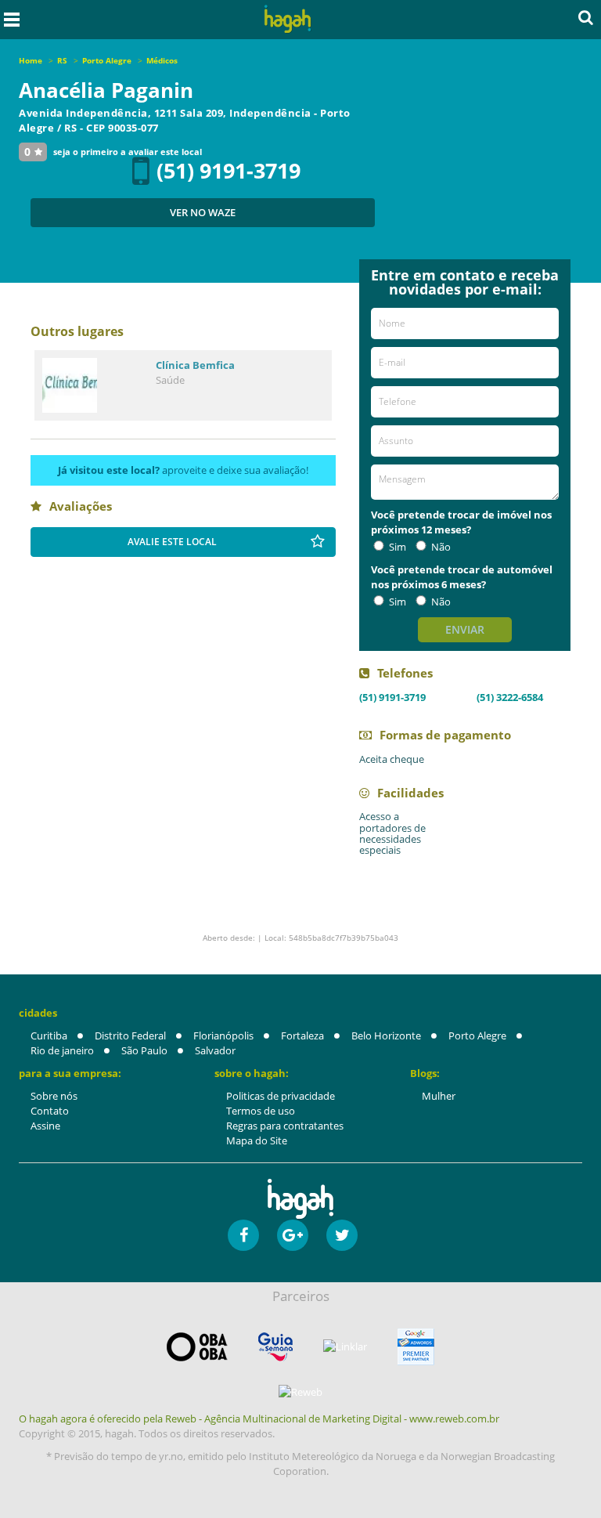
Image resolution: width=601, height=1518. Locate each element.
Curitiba (49, 1035)
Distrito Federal (130, 1035)
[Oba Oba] (197, 1346)
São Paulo (144, 1050)
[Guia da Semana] (275, 1346)
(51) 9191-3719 (228, 170)
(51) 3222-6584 (510, 697)
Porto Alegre (477, 1035)
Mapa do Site (256, 1140)
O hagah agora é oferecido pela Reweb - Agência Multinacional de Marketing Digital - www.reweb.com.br (259, 1418)
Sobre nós (54, 1096)
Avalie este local (172, 541)
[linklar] (345, 1346)
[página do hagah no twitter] (342, 1235)
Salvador (215, 1050)
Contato (50, 1111)
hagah (288, 19)
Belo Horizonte (386, 1035)
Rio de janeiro (62, 1050)
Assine (45, 1126)
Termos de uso (260, 1111)
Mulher (438, 1096)
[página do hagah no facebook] (243, 1235)
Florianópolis (223, 1035)
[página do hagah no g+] (292, 1235)
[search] (585, 17)
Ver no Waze (203, 212)
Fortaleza (302, 1035)
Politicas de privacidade (280, 1096)
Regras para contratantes (285, 1126)
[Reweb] (300, 1392)
